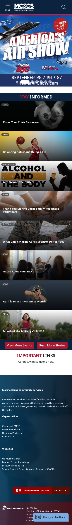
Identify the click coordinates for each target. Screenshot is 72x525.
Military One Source (13, 465)
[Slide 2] (32, 82)
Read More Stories (52, 345)
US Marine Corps (11, 458)
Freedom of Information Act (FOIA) (43, 511)
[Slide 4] (41, 82)
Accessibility (32, 514)
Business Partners (12, 433)
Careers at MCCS (11, 426)
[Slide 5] (45, 82)
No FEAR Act (32, 508)
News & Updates (11, 429)
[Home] (24, 7)
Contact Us (8, 436)
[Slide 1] (25, 82)
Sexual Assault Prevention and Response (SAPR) (28, 469)
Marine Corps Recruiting (15, 462)
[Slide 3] (36, 82)
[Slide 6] (50, 82)
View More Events (19, 345)
